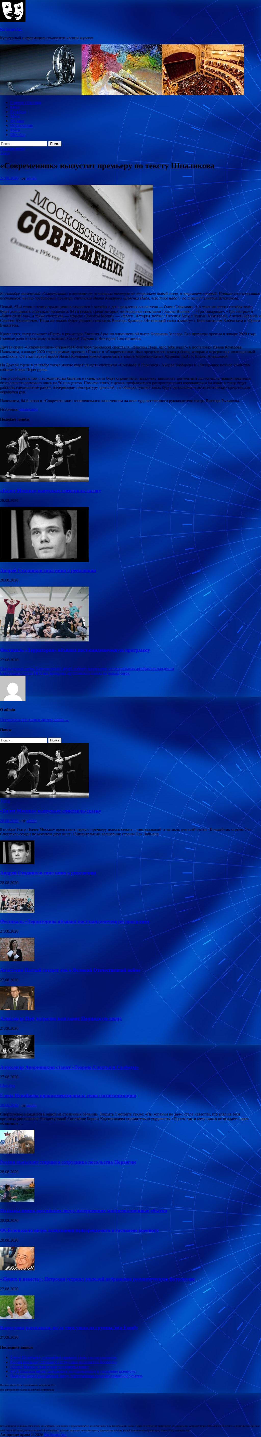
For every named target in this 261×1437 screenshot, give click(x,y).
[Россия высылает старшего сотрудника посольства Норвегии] (17, 1152)
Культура (18, 111)
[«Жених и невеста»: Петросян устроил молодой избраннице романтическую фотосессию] (17, 1269)
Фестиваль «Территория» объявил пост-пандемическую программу (75, 650)
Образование (21, 125)
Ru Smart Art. (11, 29)
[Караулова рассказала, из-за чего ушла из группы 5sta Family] (17, 1318)
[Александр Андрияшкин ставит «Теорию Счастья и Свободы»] (17, 1057)
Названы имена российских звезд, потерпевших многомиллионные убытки (83, 1210)
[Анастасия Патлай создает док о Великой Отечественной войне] (17, 960)
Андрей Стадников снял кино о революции (48, 570)
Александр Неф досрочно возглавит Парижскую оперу (61, 1018)
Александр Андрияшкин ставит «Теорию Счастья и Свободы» (69, 1067)
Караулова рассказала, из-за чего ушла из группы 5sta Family (69, 1327)
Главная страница (25, 102)
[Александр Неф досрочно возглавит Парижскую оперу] (17, 1009)
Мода (15, 116)
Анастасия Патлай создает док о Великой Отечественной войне (70, 970)
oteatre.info (28, 409)
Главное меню (12, 148)
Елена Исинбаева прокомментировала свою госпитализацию (68, 1095)
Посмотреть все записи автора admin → (34, 719)
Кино (15, 107)
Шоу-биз (17, 134)
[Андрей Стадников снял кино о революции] (44, 560)
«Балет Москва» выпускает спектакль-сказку (50, 490)
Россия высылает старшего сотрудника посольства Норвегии (68, 1162)
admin (31, 178)
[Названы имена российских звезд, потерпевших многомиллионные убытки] (17, 1200)
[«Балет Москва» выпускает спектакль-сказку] (44, 480)
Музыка (17, 121)
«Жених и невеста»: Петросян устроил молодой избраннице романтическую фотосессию (97, 1279)
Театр (15, 130)
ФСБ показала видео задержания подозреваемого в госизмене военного (79, 1230)
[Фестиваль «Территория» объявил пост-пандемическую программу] (44, 640)
